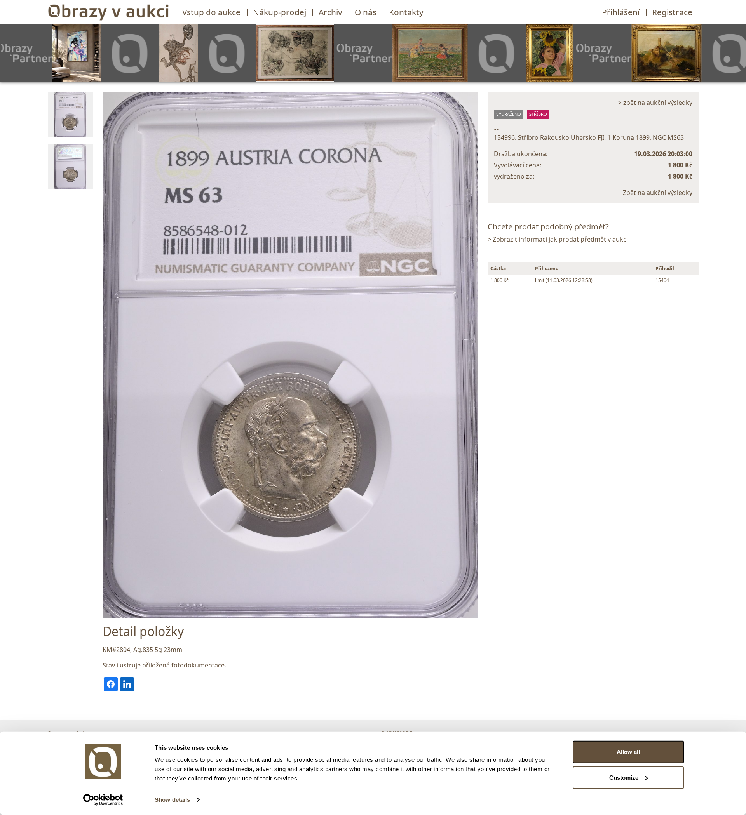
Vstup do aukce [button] (211, 12)
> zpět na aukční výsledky (655, 102)
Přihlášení (621, 12)
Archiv (330, 12)
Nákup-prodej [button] (279, 12)
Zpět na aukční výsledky (657, 192)
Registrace (672, 12)
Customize (623, 777)
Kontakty (406, 12)
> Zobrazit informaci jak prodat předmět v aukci (558, 239)
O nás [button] (365, 12)
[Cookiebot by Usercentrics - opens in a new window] (103, 800)
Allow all (628, 752)
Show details (172, 799)
